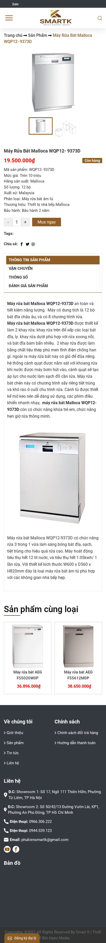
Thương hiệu (14, 204)
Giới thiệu (15, 732)
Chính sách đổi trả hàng (77, 732)
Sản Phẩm (37, 35)
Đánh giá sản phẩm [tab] (28, 286)
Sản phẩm (15, 743)
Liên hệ (13, 763)
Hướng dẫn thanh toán (76, 743)
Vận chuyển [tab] (21, 268)
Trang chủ (13, 35)
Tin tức (13, 753)
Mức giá (11, 175)
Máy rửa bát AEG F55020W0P (27, 675)
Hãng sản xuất (16, 181)
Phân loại (12, 199)
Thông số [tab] (18, 277)
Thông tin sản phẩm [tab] (29, 260)
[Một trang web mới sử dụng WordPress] (56, 18)
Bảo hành (12, 210)
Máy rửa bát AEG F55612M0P (78, 675)
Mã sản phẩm (15, 169)
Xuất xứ (10, 193)
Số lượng (11, 187)
